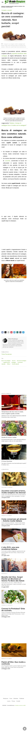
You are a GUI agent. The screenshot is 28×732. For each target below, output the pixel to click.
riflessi (8, 364)
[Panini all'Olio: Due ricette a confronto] (14, 650)
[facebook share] (2, 332)
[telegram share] (23, 332)
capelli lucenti (6, 362)
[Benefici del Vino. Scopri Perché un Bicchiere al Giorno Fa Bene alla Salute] (14, 565)
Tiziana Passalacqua (13, 338)
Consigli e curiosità (6, 10)
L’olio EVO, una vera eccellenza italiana (10, 548)
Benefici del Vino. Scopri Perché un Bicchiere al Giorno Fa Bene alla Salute (12, 579)
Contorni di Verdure (6, 487)
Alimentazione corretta (7, 543)
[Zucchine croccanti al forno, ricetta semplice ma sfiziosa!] (14, 479)
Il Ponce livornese (6, 461)
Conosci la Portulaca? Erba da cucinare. (13, 609)
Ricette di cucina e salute (8, 437)
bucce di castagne (5, 360)
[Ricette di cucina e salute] (14, 428)
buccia (13, 360)
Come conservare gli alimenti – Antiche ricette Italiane (13, 520)
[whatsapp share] (17, 332)
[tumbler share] (20, 332)
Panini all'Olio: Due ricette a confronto (13, 663)
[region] (14, 92)
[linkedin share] (14, 332)
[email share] (8, 332)
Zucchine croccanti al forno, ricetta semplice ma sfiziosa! (13, 492)
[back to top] (25, 729)
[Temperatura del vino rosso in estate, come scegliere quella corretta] (14, 402)
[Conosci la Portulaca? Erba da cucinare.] (14, 596)
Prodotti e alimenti (6, 515)
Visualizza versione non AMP (20, 705)
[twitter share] (5, 332)
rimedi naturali (15, 364)
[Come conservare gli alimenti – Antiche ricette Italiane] (14, 507)
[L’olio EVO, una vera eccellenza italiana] (14, 535)
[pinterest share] (11, 332)
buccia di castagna (21, 360)
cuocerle (7, 160)
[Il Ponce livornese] (14, 452)
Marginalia (4, 573)
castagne (13, 362)
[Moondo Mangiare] (15, 2)
